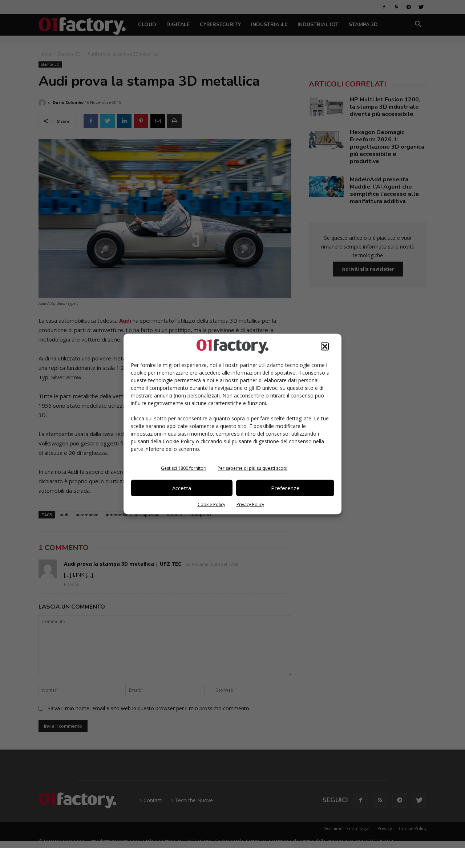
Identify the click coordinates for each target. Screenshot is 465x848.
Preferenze (285, 488)
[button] (324, 346)
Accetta (181, 488)
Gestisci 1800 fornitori (183, 468)
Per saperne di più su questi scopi (252, 468)
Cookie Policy (211, 504)
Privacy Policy (250, 504)
